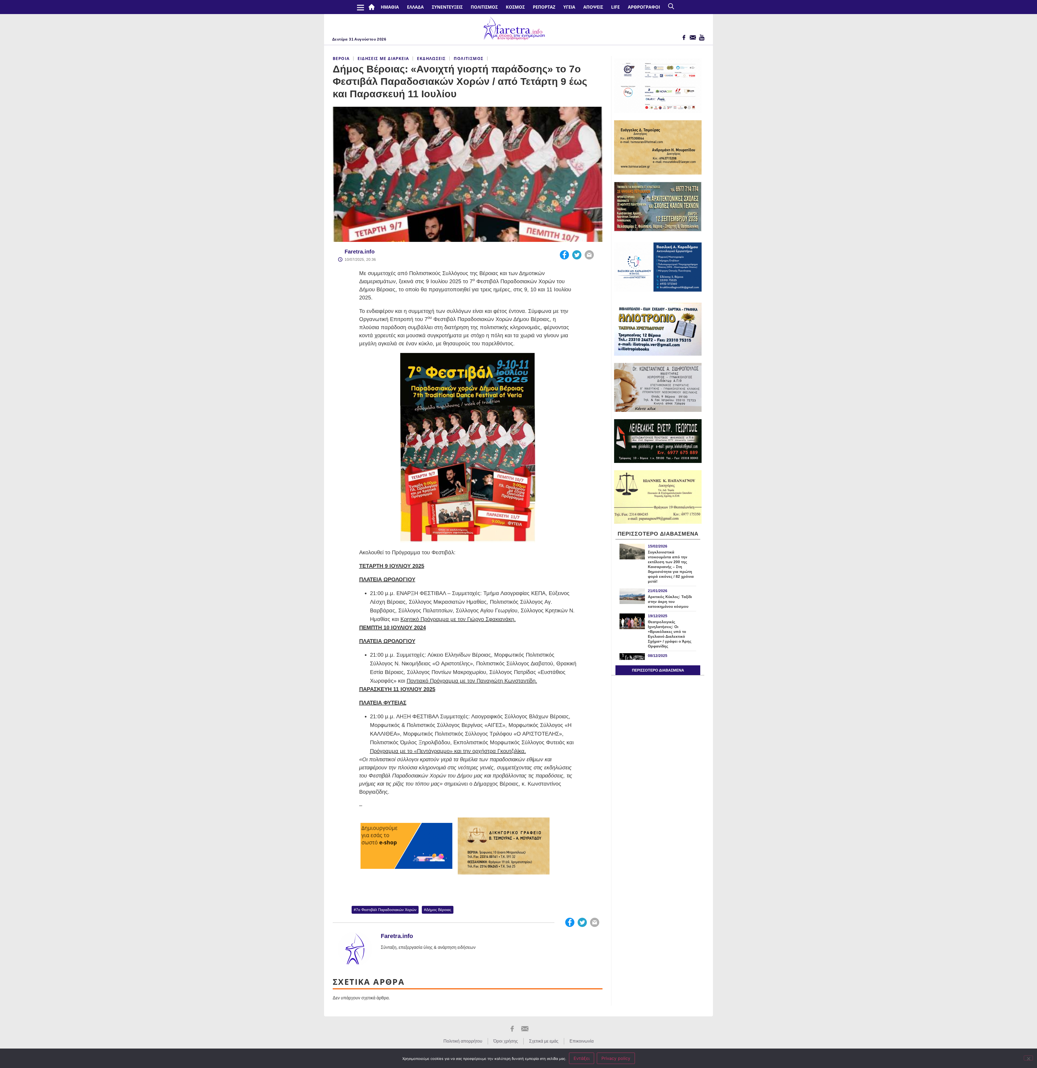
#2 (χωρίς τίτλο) (373, 7)
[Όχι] (1028, 1058)
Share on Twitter (576, 254)
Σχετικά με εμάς (543, 1041)
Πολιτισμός (484, 7)
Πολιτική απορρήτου (462, 1041)
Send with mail (589, 254)
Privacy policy (615, 1058)
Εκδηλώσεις (431, 58)
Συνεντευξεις (447, 7)
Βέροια (341, 58)
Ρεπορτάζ (544, 7)
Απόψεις (593, 7)
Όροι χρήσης (505, 1041)
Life (615, 7)
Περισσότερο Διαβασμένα (658, 670)
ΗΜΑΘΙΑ (390, 7)
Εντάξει (582, 1058)
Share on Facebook (564, 254)
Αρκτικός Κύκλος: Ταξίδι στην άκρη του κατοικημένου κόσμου (670, 602)
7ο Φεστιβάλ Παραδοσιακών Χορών (386, 909)
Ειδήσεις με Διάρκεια (383, 58)
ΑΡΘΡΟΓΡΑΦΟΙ (644, 7)
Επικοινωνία (582, 1041)
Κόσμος (515, 7)
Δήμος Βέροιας (438, 909)
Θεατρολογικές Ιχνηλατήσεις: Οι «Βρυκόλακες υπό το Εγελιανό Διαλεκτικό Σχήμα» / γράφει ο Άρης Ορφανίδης (669, 634)
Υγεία (569, 7)
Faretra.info (360, 252)
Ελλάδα (415, 7)
